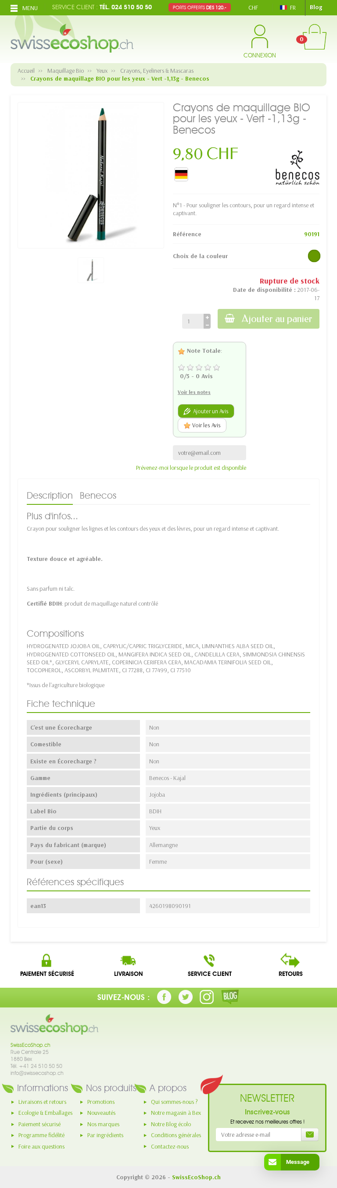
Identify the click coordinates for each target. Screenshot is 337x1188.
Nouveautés (101, 1113)
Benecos (98, 495)
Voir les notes (194, 392)
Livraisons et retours (42, 1102)
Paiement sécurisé (39, 1124)
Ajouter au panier (277, 319)
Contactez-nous (170, 1146)
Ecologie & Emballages (45, 1113)
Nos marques (103, 1124)
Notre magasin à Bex (176, 1113)
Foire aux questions (41, 1146)
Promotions (101, 1102)
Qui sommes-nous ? (174, 1102)
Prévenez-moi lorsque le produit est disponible (191, 468)
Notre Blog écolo (171, 1124)
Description (50, 495)
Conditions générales (176, 1135)
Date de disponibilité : (264, 290)
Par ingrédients (105, 1135)
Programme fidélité (41, 1135)
